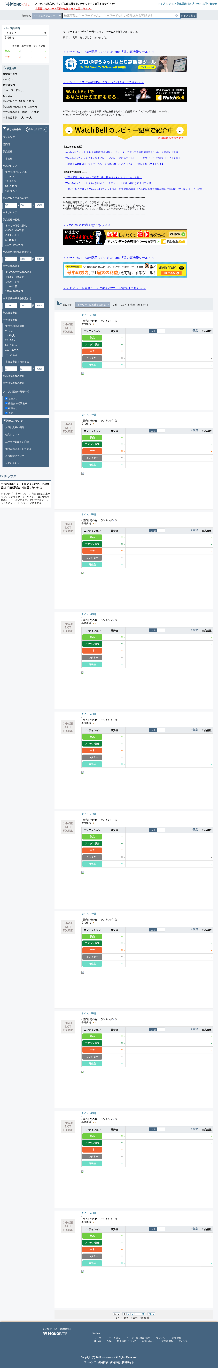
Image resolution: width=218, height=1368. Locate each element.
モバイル (183, 1341)
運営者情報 (167, 1341)
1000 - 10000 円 (14, 244)
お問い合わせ (12, 463)
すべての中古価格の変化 (18, 272)
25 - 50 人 (10, 340)
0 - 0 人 (9, 330)
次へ (151, 1314)
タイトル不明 (88, 315)
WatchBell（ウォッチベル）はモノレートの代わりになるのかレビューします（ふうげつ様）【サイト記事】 (123, 158)
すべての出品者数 (14, 325)
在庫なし (12, 408)
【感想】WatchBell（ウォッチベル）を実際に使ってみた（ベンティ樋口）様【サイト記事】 (114, 163)
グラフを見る (188, 15)
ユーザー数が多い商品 (17, 441)
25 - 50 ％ (10, 181)
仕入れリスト (12, 434)
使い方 (97, 1341)
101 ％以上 (11, 191)
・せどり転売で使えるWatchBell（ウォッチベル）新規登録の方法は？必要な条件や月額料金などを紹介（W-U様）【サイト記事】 (135, 189)
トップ (97, 1338)
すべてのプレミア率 (16, 171)
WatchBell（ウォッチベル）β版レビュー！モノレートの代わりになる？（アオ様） (109, 183)
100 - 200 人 (12, 349)
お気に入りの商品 (14, 427)
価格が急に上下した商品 (18, 448)
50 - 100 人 (11, 345)
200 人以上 (11, 354)
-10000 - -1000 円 (15, 230)
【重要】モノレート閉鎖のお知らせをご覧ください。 (63, 8)
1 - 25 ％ (10, 176)
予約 (10, 413)
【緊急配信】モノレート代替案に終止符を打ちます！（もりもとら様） (103, 177)
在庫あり (12, 398)
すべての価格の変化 (16, 225)
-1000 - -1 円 (12, 235)
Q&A (109, 1341)
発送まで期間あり (17, 403)
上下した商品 (114, 1338)
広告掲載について (14, 456)
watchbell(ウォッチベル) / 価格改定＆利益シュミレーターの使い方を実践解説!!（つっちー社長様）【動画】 (123, 152)
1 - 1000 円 (11, 286)
